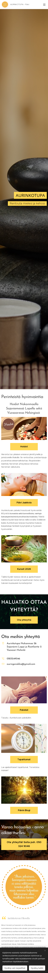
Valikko (44, 4)
